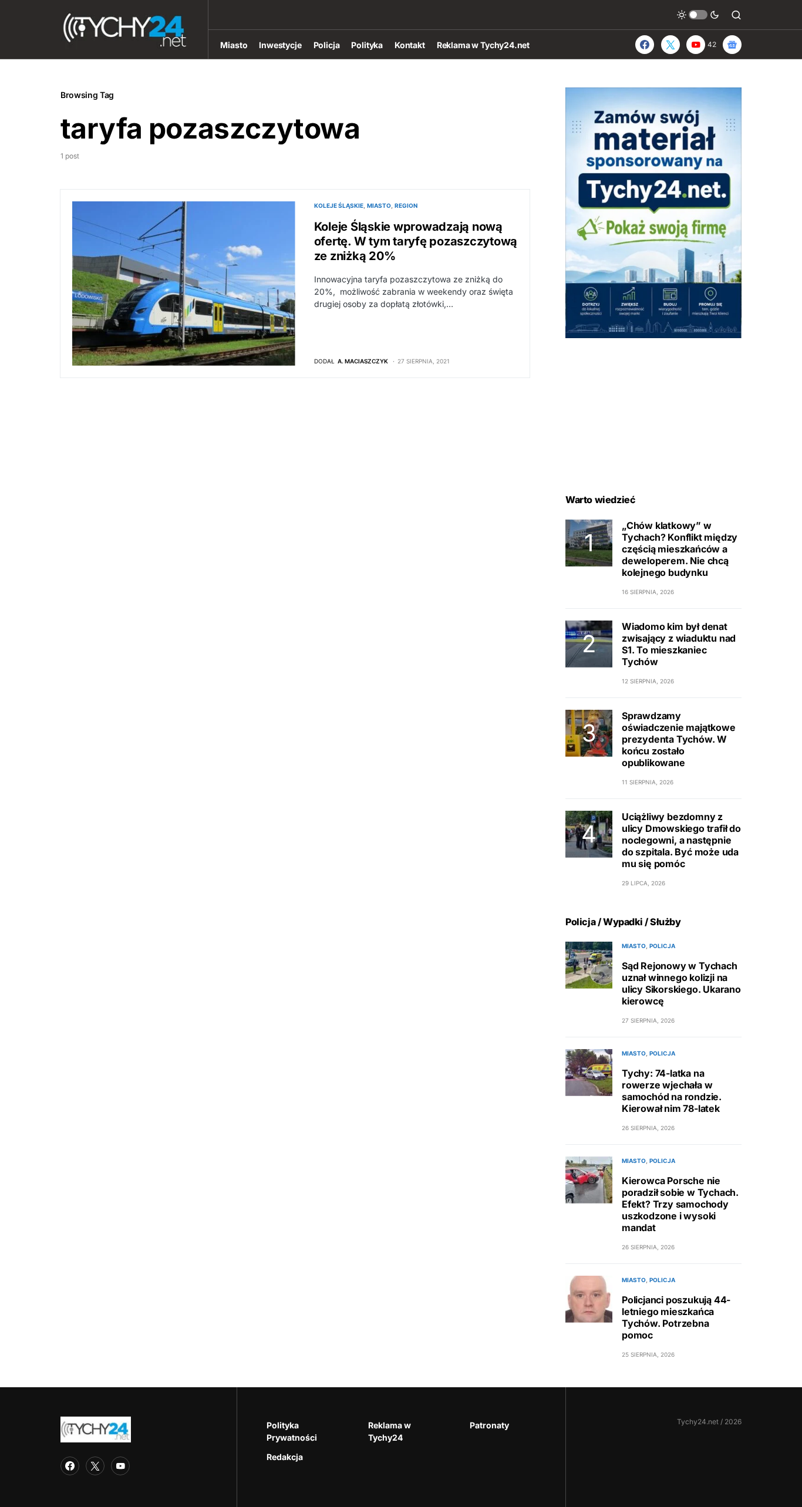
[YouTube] (120, 1466)
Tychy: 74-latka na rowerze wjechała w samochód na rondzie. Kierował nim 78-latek (672, 1090)
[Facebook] (644, 44)
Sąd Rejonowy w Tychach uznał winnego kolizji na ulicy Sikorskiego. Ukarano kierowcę (681, 983)
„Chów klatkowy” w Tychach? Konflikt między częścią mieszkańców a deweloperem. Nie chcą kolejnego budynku (679, 549)
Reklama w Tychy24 (389, 1431)
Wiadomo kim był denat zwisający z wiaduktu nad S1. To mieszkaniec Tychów (679, 644)
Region (406, 205)
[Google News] (732, 44)
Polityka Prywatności (292, 1431)
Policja (662, 945)
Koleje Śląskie (338, 205)
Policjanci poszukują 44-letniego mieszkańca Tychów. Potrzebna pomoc (676, 1317)
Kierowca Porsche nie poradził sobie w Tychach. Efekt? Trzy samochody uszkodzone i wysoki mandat (680, 1204)
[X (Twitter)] (670, 44)
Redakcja (285, 1457)
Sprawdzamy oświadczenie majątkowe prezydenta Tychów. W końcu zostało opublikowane (679, 739)
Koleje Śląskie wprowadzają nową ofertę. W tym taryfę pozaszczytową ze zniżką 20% (416, 241)
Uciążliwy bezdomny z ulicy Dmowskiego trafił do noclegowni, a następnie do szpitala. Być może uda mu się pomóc (681, 840)
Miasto (379, 205)
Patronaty (489, 1425)
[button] (698, 14)
